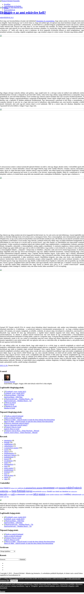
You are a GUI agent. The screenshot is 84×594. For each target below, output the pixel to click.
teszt (5, 473)
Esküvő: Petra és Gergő (11, 429)
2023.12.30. (4, 365)
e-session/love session (11, 448)
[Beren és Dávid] (10, 402)
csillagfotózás (8, 446)
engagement (48, 487)
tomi (61, 494)
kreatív (49, 491)
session (42, 494)
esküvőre (4, 491)
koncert (6, 459)
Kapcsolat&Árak (9, 10)
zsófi (5, 496)
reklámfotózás (8, 464)
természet (7, 472)
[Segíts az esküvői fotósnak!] (13, 416)
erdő (56, 488)
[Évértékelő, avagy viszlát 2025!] (15, 391)
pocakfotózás (8, 461)
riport (6, 466)
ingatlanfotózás (9, 453)
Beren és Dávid (9, 404)
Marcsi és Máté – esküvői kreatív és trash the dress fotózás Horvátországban (28, 421)
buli (16, 488)
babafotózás (8, 440)
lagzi (61, 491)
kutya (54, 491)
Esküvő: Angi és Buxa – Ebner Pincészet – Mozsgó (20, 432)
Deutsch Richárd (9, 382)
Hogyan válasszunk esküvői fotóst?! (15, 425)
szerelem (52, 494)
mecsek (3, 494)
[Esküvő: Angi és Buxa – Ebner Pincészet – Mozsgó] (21, 431)
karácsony (44, 491)
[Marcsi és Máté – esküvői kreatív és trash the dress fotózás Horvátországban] (29, 420)
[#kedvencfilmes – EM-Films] (14, 395)
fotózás (21, 490)
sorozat (47, 494)
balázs (1, 488)
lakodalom (65, 491)
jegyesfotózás (37, 491)
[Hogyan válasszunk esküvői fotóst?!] (16, 423)
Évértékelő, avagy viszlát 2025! (14, 393)
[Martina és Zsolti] (10, 406)
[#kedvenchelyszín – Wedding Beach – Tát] (18, 399)
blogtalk (6, 442)
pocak (27, 494)
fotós (14, 491)
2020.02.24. (9, 17)
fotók (10, 491)
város (6, 479)
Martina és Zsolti (9, 408)
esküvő (2, 17)
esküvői (78, 487)
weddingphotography (76, 494)
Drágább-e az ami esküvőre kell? (23, 12)
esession (62, 488)
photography (21, 494)
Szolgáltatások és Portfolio (12, 6)
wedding (67, 494)
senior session (8, 468)
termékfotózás (8, 470)
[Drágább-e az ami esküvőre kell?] (11, 7)
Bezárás (2, 591)
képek (57, 491)
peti (16, 494)
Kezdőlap (7, 4)
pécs (35, 494)
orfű (13, 494)
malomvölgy (74, 491)
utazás (6, 477)
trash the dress (8, 475)
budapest (12, 488)
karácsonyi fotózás (10, 455)
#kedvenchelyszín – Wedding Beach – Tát (17, 401)
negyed (9, 494)
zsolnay (2, 496)
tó (63, 494)
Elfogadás (14, 580)
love (70, 491)
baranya (7, 488)
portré (6, 462)
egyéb (6, 450)
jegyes (29, 491)
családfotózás (8, 444)
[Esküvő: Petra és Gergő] (12, 427)
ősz (8, 496)
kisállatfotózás (8, 457)
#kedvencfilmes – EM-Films (13, 397)
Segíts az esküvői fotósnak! (13, 418)
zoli (83, 494)
